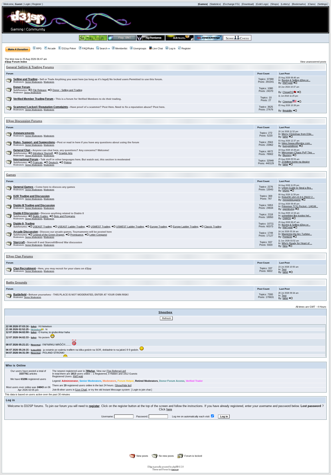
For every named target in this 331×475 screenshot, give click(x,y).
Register (36, 4)
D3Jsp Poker (69, 48)
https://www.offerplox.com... (297, 143)
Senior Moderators (33, 82)
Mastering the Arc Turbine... (297, 234)
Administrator (70, 381)
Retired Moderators (146, 381)
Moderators (49, 82)
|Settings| (322, 4)
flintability (287, 110)
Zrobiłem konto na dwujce (296, 161)
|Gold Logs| (262, 4)
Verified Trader (194, 381)
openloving (288, 209)
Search (103, 48)
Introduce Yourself (43, 153)
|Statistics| (215, 4)
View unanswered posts (313, 61)
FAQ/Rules (88, 48)
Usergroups (139, 48)
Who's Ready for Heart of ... (297, 243)
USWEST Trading (100, 226)
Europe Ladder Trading (185, 226)
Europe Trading (158, 226)
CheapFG (288, 92)
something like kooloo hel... (296, 215)
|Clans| (311, 4)
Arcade (52, 48)
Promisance (76, 234)
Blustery (287, 155)
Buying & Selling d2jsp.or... (296, 80)
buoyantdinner (290, 146)
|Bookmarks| (299, 4)
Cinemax (287, 101)
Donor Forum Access (171, 381)
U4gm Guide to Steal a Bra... (297, 187)
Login (27, 4)
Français (38, 162)
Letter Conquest (98, 234)
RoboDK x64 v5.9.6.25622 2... (298, 197)
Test (284, 269)
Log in (172, 48)
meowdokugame (292, 199)
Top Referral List (116, 371)
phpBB (175, 466)
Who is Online (16, 365)
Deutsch (53, 162)
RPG (39, 48)
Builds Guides (40, 216)
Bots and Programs (64, 216)
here (169, 409)
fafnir (285, 136)
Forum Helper (126, 381)
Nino (285, 246)
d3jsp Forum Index (16, 61)
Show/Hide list (123, 385)
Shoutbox (165, 312)
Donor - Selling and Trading (67, 90)
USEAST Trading (42, 226)
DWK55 (287, 218)
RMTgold (287, 83)
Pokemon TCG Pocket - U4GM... (300, 206)
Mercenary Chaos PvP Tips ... (298, 152)
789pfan (90, 371)
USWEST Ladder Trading (130, 226)
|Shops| (274, 4)
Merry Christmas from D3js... (297, 134)
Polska (67, 162)
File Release (39, 90)
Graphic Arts (66, 153)
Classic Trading (212, 226)
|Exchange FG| (231, 4)
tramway (175, 469)
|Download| (248, 4)
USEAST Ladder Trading (71, 226)
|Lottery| (285, 4)
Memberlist (121, 48)
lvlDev (286, 190)
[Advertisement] (165, 442)
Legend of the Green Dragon (48, 234)
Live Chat (157, 48)
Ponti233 (287, 236)
